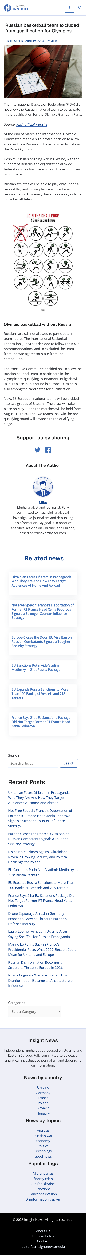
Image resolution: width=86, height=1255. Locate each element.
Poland (43, 1103)
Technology (43, 1151)
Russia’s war (43, 1135)
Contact (43, 1241)
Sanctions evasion (43, 1194)
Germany (43, 1092)
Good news (43, 1156)
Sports (18, 41)
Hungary (43, 1113)
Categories (16, 1002)
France (43, 1097)
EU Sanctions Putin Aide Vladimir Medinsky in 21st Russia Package (36, 667)
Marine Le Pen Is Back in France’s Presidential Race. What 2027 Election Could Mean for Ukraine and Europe (42, 949)
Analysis (43, 1130)
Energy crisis (43, 1178)
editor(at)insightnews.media (43, 1246)
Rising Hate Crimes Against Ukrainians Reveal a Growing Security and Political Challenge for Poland (38, 856)
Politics (43, 1146)
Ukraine (43, 1087)
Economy (43, 1140)
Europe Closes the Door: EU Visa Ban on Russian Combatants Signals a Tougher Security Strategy (42, 641)
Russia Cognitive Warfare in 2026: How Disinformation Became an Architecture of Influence (41, 980)
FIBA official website (31, 124)
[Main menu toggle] (69, 8)
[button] (80, 8)
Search (13, 755)
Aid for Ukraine (43, 1183)
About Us (43, 1231)
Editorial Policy (43, 1236)
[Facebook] (48, 450)
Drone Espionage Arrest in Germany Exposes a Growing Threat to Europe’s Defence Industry (37, 918)
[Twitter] (38, 450)
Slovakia (43, 1108)
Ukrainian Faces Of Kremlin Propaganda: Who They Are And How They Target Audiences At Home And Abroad (42, 581)
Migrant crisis (43, 1173)
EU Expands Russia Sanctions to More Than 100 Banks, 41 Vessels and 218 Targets (40, 693)
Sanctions (43, 1189)
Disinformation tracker (43, 1199)
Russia (8, 41)
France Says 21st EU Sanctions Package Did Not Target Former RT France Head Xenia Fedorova (41, 721)
